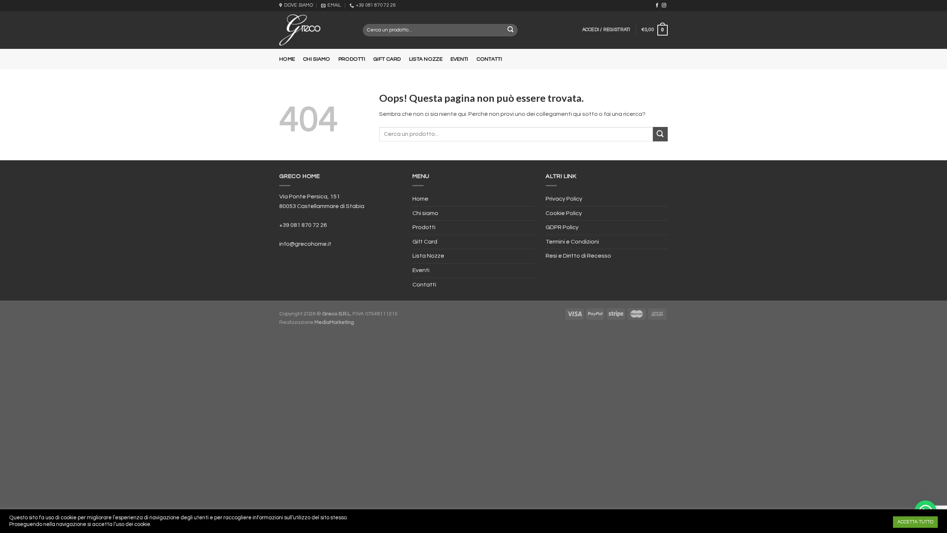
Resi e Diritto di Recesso (578, 256)
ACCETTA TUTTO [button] (915, 521)
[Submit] (660, 134)
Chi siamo (316, 59)
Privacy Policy (564, 199)
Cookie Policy (564, 213)
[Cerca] (511, 30)
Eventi (459, 59)
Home (287, 59)
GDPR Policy (562, 227)
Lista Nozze (425, 59)
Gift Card (387, 59)
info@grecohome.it (305, 244)
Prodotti (351, 59)
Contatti (489, 59)
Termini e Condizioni (572, 242)
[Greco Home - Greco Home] (315, 30)
